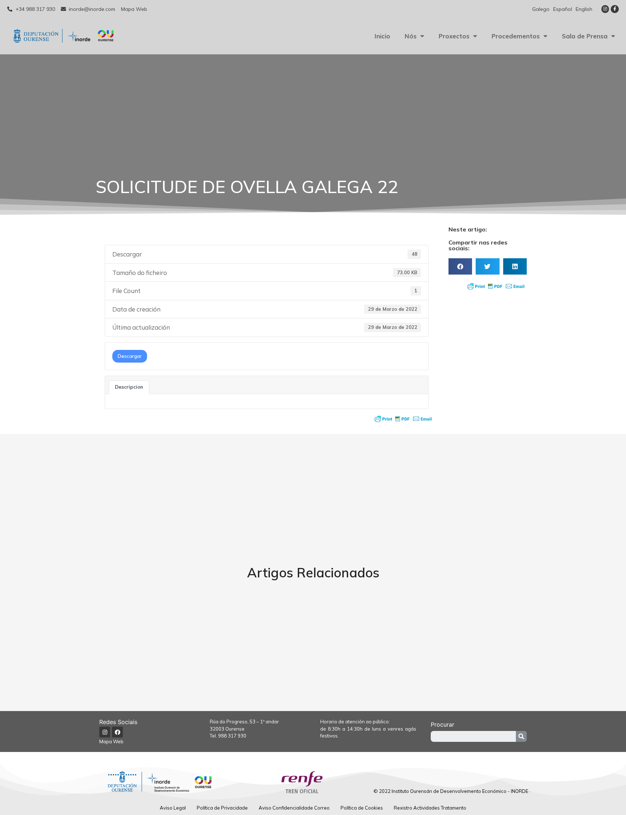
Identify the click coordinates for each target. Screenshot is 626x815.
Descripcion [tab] (129, 387)
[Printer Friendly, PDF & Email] (403, 418)
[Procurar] (521, 736)
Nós (411, 36)
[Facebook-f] (615, 9)
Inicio (382, 36)
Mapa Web (111, 741)
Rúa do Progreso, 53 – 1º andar (244, 721)
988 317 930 (232, 736)
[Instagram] (605, 9)
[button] (460, 266)
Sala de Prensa (585, 36)
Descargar (130, 356)
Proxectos (454, 36)
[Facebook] (117, 732)
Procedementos (516, 36)
